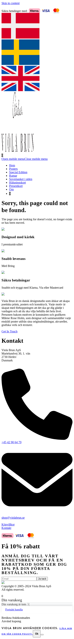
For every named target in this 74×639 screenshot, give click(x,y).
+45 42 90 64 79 (11, 442)
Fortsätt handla (14, 609)
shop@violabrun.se (13, 517)
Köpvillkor (8, 524)
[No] (42, 634)
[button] (25, 159)
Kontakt (6, 528)
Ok (36, 633)
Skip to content (11, 3)
